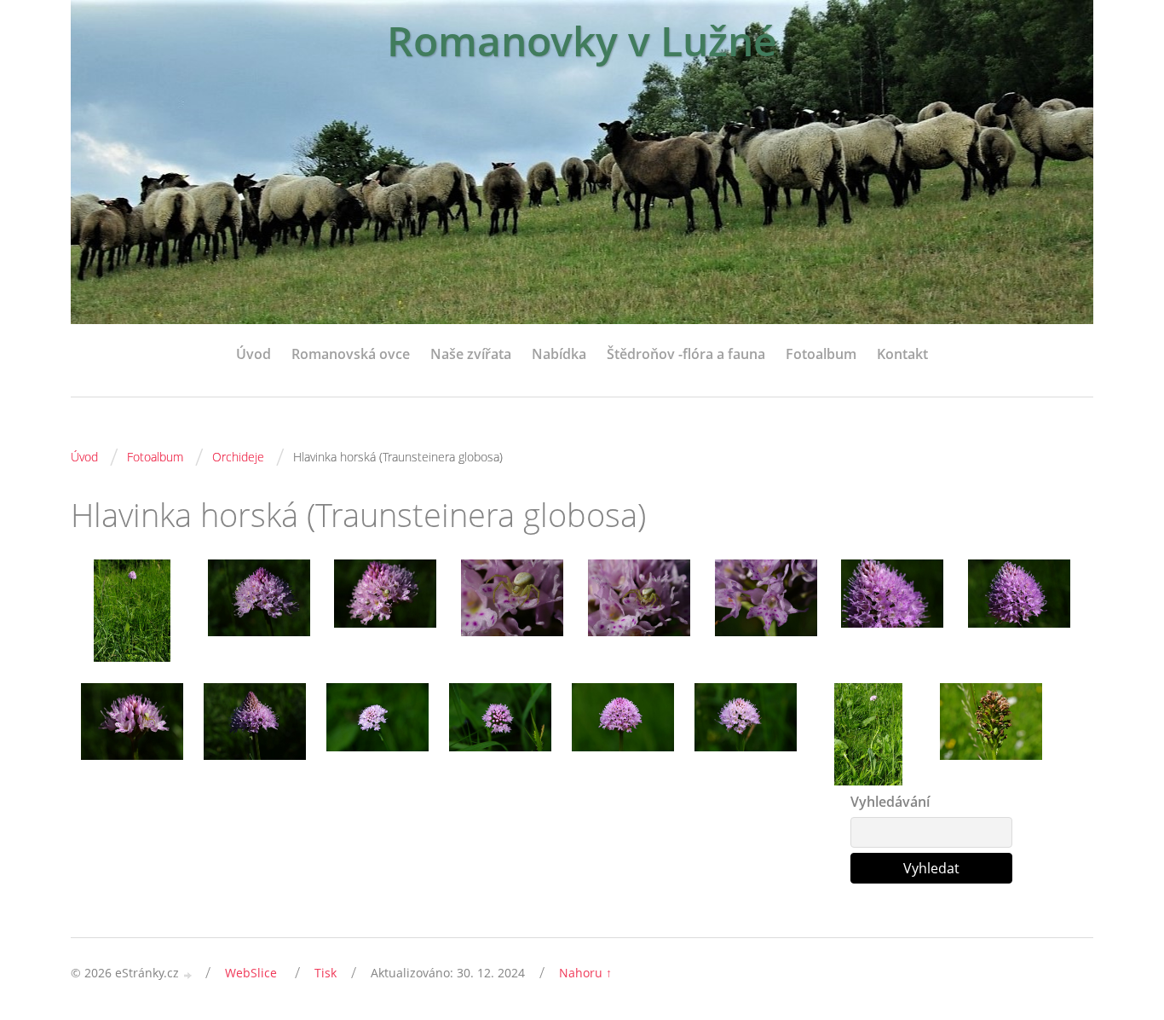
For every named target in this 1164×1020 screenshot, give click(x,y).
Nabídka (559, 354)
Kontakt (902, 354)
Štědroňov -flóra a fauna (686, 354)
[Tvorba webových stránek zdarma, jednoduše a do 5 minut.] (188, 974)
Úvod (253, 354)
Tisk (325, 973)
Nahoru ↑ (585, 973)
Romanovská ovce (350, 354)
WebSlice (251, 973)
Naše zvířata (470, 354)
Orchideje (238, 457)
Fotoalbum (821, 354)
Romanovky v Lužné (582, 40)
